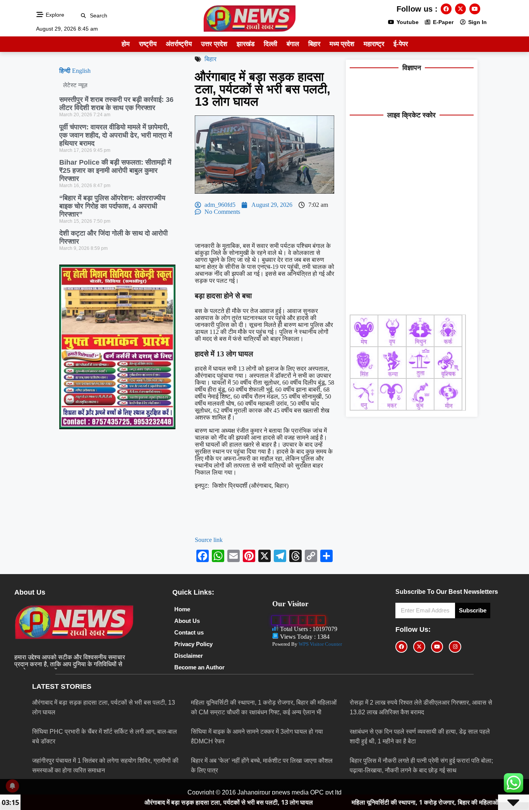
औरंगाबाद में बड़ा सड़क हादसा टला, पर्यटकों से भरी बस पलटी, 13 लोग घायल (178, 802)
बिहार (314, 44)
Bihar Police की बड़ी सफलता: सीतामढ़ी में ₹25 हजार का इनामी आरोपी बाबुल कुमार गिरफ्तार (115, 170)
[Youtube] (474, 8)
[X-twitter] (460, 8)
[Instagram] (455, 647)
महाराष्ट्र (374, 44)
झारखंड (245, 44)
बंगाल (293, 44)
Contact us (189, 632)
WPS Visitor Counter (320, 644)
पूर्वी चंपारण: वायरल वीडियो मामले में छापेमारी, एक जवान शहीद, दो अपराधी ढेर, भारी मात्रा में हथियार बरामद (115, 135)
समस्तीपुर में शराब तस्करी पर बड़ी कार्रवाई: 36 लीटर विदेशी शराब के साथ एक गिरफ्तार (116, 104)
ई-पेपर (400, 44)
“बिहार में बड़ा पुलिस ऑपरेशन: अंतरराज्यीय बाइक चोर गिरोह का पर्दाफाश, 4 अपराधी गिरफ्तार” (112, 206)
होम (126, 44)
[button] (83, 15)
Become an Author (199, 667)
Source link (209, 540)
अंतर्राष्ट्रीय (179, 44)
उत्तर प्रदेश (214, 44)
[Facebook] (446, 8)
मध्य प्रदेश (342, 44)
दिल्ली (270, 44)
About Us (187, 620)
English (81, 70)
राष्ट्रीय (147, 44)
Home (182, 609)
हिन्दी (64, 70)
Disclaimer (188, 655)
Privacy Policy (193, 644)
